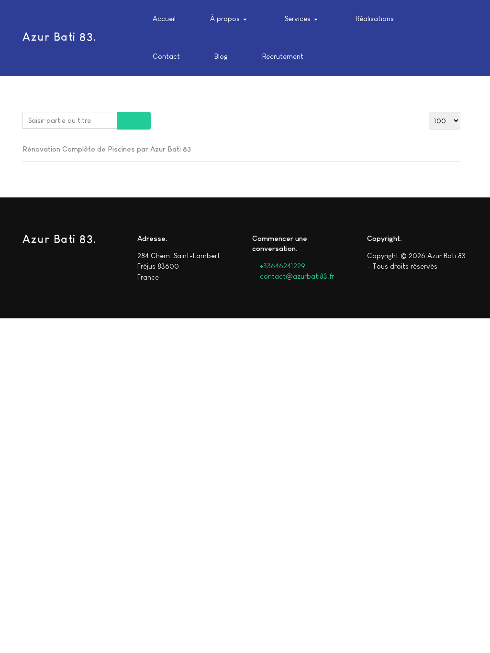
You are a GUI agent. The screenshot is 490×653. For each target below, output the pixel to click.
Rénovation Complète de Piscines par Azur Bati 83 (106, 149)
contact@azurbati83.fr (296, 276)
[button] (226, 19)
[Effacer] (142, 121)
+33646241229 (281, 265)
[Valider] (125, 121)
